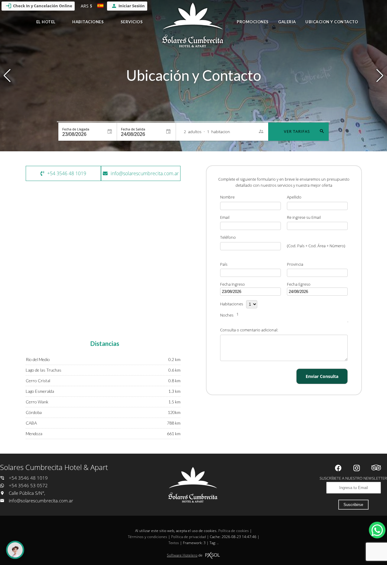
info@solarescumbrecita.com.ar (41, 500)
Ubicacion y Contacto (331, 21)
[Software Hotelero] (212, 555)
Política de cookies (233, 530)
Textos (173, 542)
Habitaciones (88, 21)
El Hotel (46, 21)
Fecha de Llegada (75, 129)
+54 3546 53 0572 (28, 485)
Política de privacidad (188, 536)
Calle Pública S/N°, (26, 493)
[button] (380, 75)
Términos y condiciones (147, 536)
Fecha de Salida (133, 129)
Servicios (132, 21)
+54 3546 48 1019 (28, 478)
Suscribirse (353, 504)
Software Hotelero (182, 555)
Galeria (287, 21)
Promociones (253, 21)
